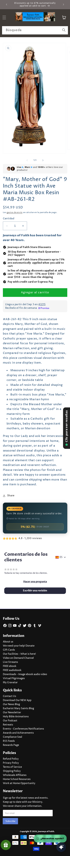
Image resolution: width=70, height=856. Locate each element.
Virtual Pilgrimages (14, 678)
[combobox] (35, 30)
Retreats (8, 725)
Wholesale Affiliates (15, 775)
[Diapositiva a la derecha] (43, 160)
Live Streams (10, 662)
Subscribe (10, 821)
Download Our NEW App (17, 700)
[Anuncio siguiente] (63, 4)
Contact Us (9, 696)
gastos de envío (15, 212)
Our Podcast (10, 721)
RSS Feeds (9, 741)
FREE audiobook (12, 670)
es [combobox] (61, 557)
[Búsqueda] (64, 30)
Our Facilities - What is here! (19, 654)
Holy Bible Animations (16, 716)
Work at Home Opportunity (19, 783)
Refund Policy (11, 759)
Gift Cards (9, 650)
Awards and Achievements (18, 733)
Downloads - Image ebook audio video (25, 674)
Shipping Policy (12, 771)
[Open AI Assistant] (61, 847)
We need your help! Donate (18, 646)
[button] (35, 581)
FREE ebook (9, 666)
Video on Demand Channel (18, 658)
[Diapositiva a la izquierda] (27, 160)
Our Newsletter (12, 712)
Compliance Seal (12, 737)
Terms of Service (12, 767)
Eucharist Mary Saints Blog (18, 708)
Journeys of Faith (46, 831)
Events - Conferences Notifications (23, 729)
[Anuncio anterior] (6, 4)
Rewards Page (11, 745)
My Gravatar (10, 682)
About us (8, 642)
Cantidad (8, 218)
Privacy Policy (11, 763)
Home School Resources (17, 779)
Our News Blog (11, 704)
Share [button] (11, 495)
